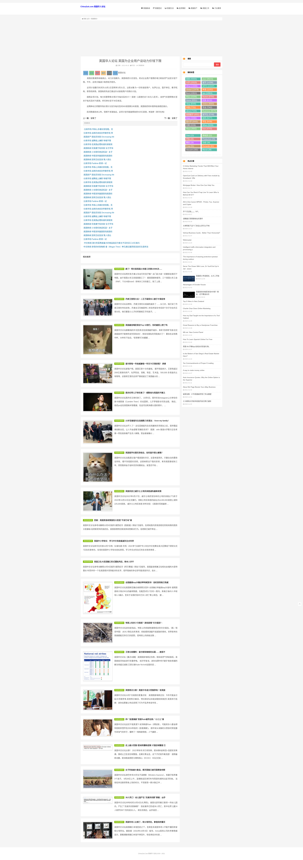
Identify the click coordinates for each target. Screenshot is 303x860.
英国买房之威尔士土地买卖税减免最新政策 (143, 491)
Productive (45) (208, 139)
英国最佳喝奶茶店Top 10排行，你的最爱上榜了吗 (146, 325)
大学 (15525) (191, 83)
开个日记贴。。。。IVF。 (191, 211)
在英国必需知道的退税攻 (102, 144)
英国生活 (170, 8)
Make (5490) (191, 118)
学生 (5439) (207, 122)
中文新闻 (88, 243)
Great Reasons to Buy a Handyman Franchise (200, 325)
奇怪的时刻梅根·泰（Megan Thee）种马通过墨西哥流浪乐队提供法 (120, 247)
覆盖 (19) (190, 143)
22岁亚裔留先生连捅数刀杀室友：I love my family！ (147, 421)
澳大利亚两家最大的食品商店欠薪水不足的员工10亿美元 (116, 243)
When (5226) (207, 125)
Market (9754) (208, 97)
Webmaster (187, 240)
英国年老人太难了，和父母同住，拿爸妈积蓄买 (145, 822)
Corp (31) (190, 146)
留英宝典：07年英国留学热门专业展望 (197, 394)
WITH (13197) (208, 86)
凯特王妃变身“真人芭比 (101, 160)
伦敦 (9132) (207, 100)
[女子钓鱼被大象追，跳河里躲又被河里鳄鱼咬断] (98, 779)
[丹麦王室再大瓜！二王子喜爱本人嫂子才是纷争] (98, 307)
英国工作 (205, 8)
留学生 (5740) (208, 115)
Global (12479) (192, 90)
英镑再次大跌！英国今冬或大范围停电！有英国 (145, 690)
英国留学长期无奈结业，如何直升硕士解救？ (144, 453)
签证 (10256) (191, 97)
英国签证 (158, 8)
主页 (88, 19)
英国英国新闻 (119, 269)
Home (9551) (191, 100)
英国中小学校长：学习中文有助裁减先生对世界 (114, 541)
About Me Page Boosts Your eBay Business (199, 387)
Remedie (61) (208, 146)
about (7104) (191, 111)
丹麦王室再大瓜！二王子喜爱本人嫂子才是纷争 (145, 299)
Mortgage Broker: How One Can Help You (198, 185)
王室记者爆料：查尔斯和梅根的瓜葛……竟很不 (145, 652)
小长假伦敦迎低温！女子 (102, 152)
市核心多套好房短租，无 (102, 129)
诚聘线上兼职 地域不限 (101, 141)
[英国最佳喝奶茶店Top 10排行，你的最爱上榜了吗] (98, 339)
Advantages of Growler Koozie (194, 285)
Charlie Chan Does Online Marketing (196, 308)
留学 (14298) (207, 83)
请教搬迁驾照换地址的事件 (193, 219)
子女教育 (217, 8)
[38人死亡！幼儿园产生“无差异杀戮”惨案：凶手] (98, 800)
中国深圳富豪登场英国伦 (102, 156)
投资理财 (181, 8)
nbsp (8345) (191, 104)
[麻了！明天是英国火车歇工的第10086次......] (98, 279)
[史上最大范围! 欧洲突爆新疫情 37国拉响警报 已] (98, 748)
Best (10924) (191, 93)
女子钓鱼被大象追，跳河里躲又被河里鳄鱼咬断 (145, 770)
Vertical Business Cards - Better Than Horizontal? (201, 233)
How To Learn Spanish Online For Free (197, 339)
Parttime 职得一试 (99, 163)
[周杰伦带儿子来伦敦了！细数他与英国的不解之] (98, 402)
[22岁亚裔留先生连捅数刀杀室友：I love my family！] (98, 432)
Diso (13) (190, 135)
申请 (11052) (207, 90)
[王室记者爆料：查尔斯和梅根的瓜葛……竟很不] (98, 666)
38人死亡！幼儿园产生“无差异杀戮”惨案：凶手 (145, 797)
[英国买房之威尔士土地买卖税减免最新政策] (98, 501)
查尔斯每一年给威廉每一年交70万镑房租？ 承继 (145, 364)
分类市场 (88, 129)
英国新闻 (146, 8)
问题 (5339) (191, 125)
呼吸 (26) (190, 139)
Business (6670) (209, 111)
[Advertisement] (151, 38)
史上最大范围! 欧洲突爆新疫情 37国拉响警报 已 (145, 745)
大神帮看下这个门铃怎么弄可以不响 (196, 226)
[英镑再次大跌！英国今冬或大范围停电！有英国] (98, 700)
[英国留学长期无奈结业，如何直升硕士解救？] (98, 467)
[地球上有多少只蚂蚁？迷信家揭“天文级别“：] (98, 632)
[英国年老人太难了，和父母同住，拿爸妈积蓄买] (98, 830)
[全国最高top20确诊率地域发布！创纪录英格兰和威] (98, 598)
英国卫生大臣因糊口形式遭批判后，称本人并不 (114, 562)
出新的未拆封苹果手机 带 (102, 133)
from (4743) (207, 129)
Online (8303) (208, 104)
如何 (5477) (207, 118)
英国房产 (193, 8)
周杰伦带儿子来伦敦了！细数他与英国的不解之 (145, 393)
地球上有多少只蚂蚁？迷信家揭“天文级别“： (144, 623)
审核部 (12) (207, 135)
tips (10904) (207, 93)
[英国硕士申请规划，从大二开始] (189, 278)
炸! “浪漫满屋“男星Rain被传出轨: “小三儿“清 (144, 719)
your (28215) (207, 79)
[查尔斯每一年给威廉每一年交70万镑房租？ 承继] (98, 373)
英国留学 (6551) (193, 115)
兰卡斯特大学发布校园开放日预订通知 (197, 401)
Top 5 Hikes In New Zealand (193, 301)
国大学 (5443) (192, 122)
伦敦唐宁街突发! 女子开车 (102, 148)
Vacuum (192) (192, 150)
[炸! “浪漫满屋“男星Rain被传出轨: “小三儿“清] (98, 728)
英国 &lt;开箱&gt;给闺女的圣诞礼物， (196, 346)
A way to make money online (193, 370)
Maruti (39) (206, 150)
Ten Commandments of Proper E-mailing (198, 363)
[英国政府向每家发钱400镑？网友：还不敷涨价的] (189, 294)
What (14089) (191, 86)
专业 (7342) (207, 107)
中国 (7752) (191, 107)
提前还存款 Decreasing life (103, 137)
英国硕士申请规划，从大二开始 (207, 276)
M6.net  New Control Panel (193, 332)
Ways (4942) (191, 129)
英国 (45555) (191, 79)
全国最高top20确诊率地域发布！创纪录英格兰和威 (146, 582)
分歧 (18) (206, 143)
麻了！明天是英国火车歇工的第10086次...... (143, 269)
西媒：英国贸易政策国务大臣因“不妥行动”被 (113, 520)
